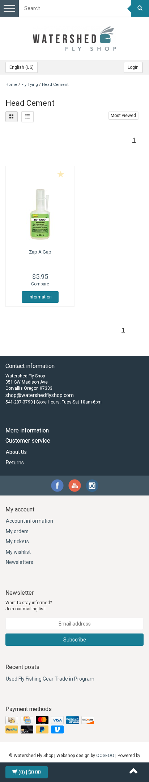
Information (40, 297)
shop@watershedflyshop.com (39, 395)
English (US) (21, 67)
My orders (17, 531)
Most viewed (123, 115)
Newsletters (19, 562)
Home (11, 84)
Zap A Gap (40, 252)
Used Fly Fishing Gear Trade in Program (50, 679)
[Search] (140, 8)
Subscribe (74, 640)
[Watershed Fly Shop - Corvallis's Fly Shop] (74, 38)
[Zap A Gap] (40, 214)
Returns (15, 462)
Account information (29, 521)
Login (133, 67)
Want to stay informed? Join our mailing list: (28, 605)
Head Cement (55, 84)
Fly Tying (29, 84)
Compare (40, 284)
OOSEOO (105, 755)
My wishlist (18, 552)
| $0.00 (29, 772)
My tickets (17, 541)
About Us (16, 452)
